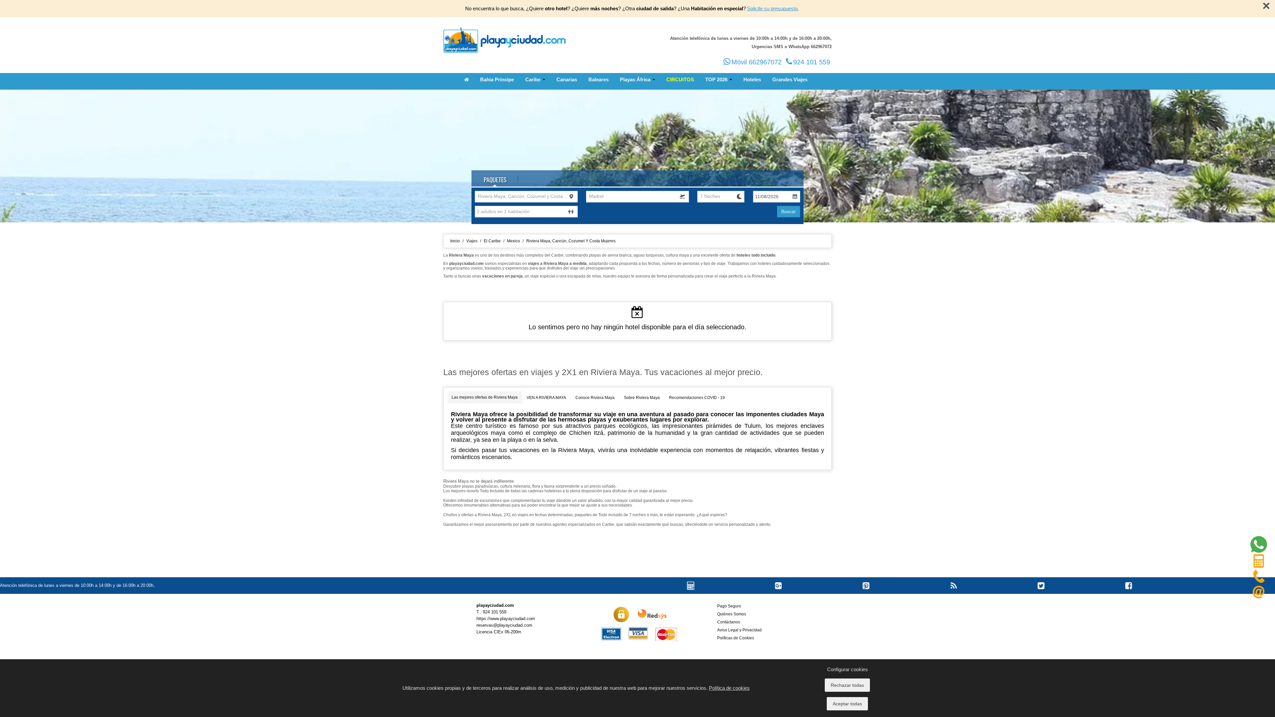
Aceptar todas (847, 703)
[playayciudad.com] (504, 40)
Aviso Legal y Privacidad (739, 630)
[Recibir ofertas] (954, 592)
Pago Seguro (729, 606)
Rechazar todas (847, 685)
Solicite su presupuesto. (773, 8)
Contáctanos (728, 622)
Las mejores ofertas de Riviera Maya (485, 397)
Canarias (566, 79)
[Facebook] (1128, 592)
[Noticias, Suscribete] (1258, 594)
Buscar (788, 211)
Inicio (455, 241)
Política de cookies (729, 688)
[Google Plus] (778, 592)
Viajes (471, 241)
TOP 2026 (717, 79)
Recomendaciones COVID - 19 (697, 397)
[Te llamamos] (1258, 578)
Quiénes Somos (731, 614)
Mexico (513, 241)
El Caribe (492, 241)
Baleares (598, 79)
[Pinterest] (866, 592)
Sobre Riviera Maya (642, 397)
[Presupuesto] (1258, 561)
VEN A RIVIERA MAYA (546, 397)
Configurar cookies (847, 669)
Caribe (533, 79)
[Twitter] (1041, 592)
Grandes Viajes (790, 79)
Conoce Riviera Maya (595, 397)
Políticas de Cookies (735, 638)
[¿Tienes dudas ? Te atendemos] (1258, 545)
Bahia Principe (497, 79)
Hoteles (752, 79)
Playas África (636, 79)
